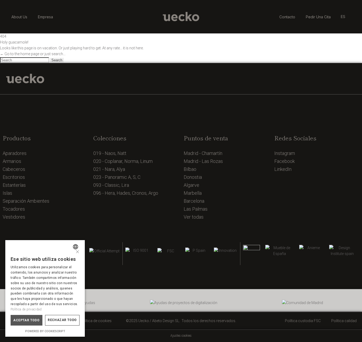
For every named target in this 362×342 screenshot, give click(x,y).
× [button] (78, 251)
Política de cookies (96, 321)
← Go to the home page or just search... (32, 54)
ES (343, 16)
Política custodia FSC (303, 321)
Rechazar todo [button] (62, 320)
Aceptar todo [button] (26, 320)
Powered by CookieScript (45, 331)
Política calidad (344, 321)
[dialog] (45, 288)
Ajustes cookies (181, 335)
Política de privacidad (26, 309)
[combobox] (76, 246)
